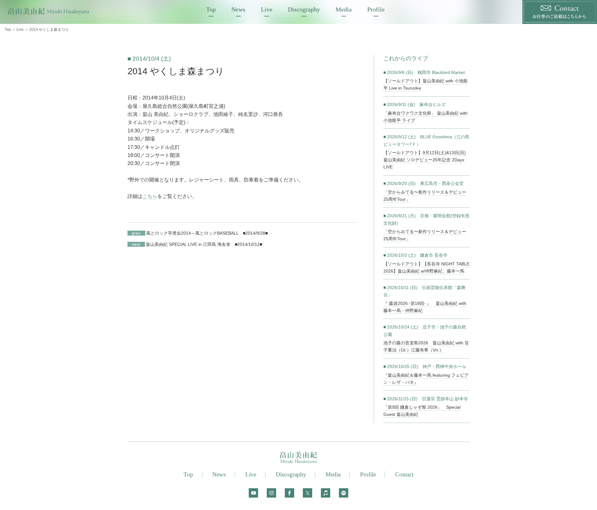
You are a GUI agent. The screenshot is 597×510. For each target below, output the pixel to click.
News (238, 9)
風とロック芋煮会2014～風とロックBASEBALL (185, 233)
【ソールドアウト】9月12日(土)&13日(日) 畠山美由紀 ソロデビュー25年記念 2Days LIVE (424, 159)
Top (211, 9)
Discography (304, 9)
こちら (149, 196)
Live (266, 9)
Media (344, 9)
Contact (404, 474)
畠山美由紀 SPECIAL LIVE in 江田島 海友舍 (181, 244)
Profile (376, 9)
